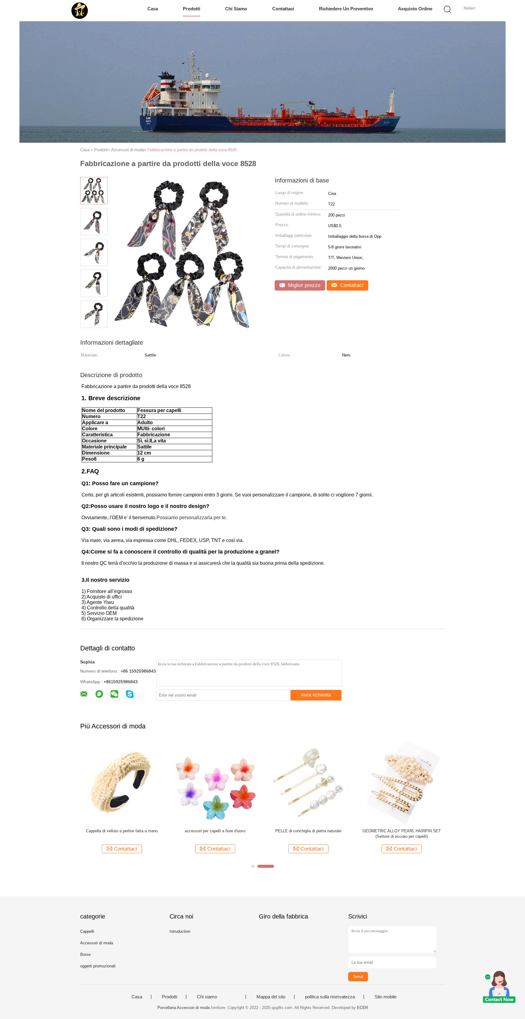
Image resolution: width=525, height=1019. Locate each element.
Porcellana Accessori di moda (183, 1007)
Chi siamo (236, 8)
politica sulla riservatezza (330, 997)
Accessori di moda (96, 943)
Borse (85, 954)
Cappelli (87, 931)
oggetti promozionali (97, 966)
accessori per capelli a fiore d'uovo (215, 831)
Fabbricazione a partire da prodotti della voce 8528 (192, 150)
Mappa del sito (270, 997)
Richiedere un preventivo (346, 8)
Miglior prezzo (303, 285)
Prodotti (191, 8)
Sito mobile (385, 997)
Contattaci (283, 8)
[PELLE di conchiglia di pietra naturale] (308, 782)
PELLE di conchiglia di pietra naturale (308, 831)
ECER (362, 1007)
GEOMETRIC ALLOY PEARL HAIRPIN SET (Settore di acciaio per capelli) (401, 834)
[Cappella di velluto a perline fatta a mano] (121, 782)
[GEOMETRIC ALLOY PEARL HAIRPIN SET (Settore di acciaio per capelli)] (401, 782)
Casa (152, 8)
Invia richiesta (316, 694)
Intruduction (180, 931)
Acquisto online (415, 8)
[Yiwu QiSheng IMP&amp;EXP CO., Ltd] (79, 10)
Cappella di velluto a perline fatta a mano (122, 831)
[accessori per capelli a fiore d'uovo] (214, 782)
